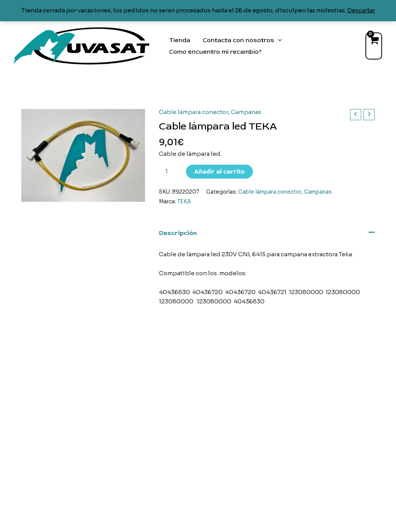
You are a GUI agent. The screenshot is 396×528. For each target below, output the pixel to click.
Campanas (246, 112)
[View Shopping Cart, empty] (373, 46)
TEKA (184, 201)
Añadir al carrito (219, 171)
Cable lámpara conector (193, 112)
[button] (278, 40)
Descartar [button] (361, 10)
